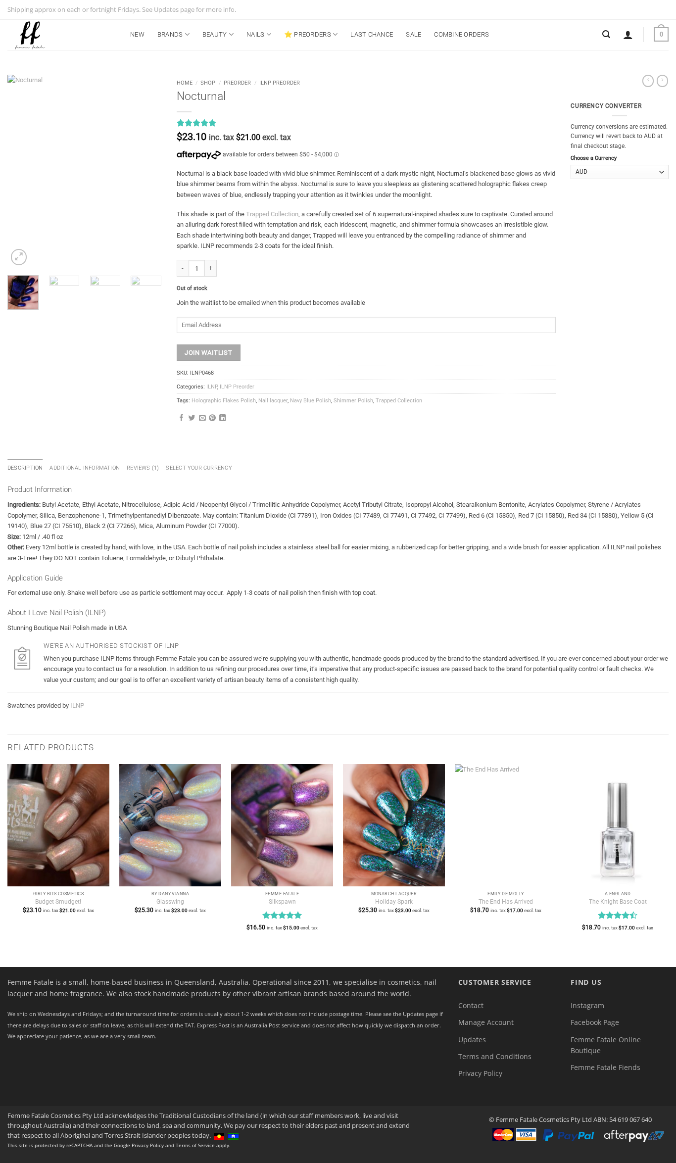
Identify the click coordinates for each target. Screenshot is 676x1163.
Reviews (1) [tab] (143, 468)
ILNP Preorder (279, 82)
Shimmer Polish (353, 400)
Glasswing (170, 901)
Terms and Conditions (494, 1056)
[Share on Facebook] (181, 418)
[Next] (146, 171)
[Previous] (23, 171)
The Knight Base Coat (618, 901)
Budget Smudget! (58, 901)
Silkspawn (282, 901)
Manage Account (486, 1022)
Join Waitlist (208, 352)
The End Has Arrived (506, 901)
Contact (470, 1005)
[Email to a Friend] (202, 418)
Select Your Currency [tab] (199, 468)
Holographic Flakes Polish (224, 400)
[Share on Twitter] (192, 418)
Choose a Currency (594, 158)
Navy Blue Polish (310, 400)
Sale (413, 34)
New (137, 34)
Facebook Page (595, 1022)
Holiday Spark (394, 901)
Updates (472, 1039)
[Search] (606, 34)
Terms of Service (195, 1145)
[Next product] (648, 81)
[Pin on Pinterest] (212, 418)
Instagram (587, 1005)
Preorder (237, 82)
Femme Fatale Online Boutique (606, 1045)
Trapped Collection (272, 214)
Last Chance (371, 34)
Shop (207, 82)
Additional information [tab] (84, 468)
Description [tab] (25, 468)
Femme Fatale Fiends (605, 1067)
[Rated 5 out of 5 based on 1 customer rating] (366, 123)
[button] (628, 35)
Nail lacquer (273, 400)
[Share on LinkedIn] (222, 418)
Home (185, 82)
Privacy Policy (480, 1073)
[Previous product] (662, 81)
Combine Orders (461, 34)
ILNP (211, 387)
